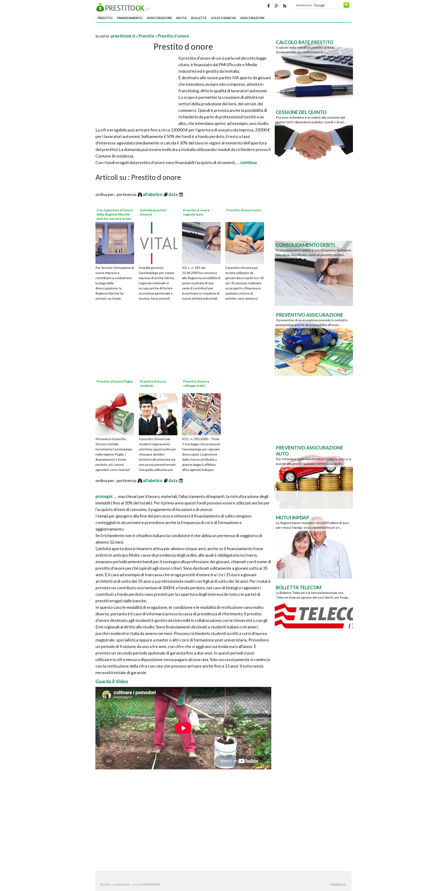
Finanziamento (129, 18)
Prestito (105, 18)
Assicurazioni (252, 18)
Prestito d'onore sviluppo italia (196, 383)
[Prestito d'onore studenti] (160, 413)
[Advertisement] (149, 30)
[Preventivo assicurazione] (314, 342)
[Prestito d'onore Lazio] (246, 242)
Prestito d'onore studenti (153, 383)
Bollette (199, 18)
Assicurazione (159, 18)
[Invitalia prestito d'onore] (160, 242)
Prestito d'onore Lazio (244, 210)
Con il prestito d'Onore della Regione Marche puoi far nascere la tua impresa (115, 216)
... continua (246, 162)
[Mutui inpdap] (314, 545)
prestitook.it (123, 35)
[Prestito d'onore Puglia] (116, 413)
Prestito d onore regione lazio (196, 212)
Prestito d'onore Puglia (115, 381)
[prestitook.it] (124, 6)
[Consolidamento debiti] (314, 272)
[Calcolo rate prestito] (314, 70)
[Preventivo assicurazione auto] (314, 475)
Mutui (181, 18)
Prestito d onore (173, 35)
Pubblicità (338, 884)
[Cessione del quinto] (314, 140)
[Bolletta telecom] (314, 615)
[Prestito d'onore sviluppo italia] (203, 413)
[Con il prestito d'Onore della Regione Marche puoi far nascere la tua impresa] (116, 242)
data (173, 194)
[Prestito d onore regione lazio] (203, 242)
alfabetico (153, 194)
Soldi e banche (223, 18)
